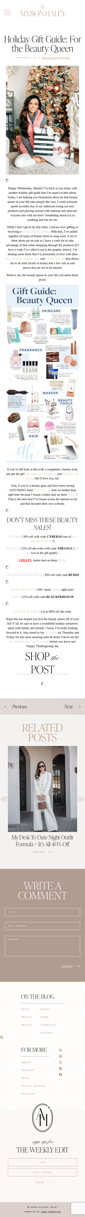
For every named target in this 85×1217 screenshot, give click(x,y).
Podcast (28, 1093)
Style (25, 1009)
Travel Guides (33, 1085)
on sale (56, 589)
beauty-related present (35, 231)
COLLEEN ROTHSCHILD (24, 575)
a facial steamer (55, 259)
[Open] (7, 12)
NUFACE (40, 490)
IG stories (51, 632)
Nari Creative (51, 1212)
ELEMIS (15, 536)
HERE (72, 494)
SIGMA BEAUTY (23, 589)
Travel (26, 1017)
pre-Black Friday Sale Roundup (29, 641)
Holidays (47, 57)
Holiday (46, 1032)
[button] (4, 799)
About (26, 1062)
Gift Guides (62, 57)
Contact (28, 1070)
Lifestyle (48, 1024)
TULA (16, 597)
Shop (25, 1078)
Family (45, 1009)
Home (44, 1017)
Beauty (26, 1024)
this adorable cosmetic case (23, 259)
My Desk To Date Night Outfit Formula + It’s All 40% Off (43, 840)
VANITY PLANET (26, 611)
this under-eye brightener (40, 474)
